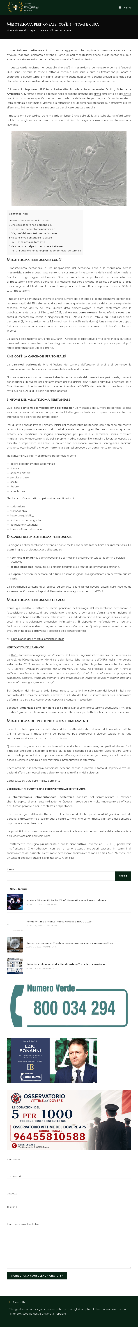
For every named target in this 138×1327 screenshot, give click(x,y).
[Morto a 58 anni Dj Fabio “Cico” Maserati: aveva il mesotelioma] (14, 902)
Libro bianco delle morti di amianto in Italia (37, 639)
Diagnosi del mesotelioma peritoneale (33, 233)
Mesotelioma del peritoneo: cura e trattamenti (37, 246)
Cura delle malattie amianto (43, 780)
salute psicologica (93, 98)
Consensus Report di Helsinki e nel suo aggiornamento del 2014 (63, 591)
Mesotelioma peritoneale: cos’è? (29, 220)
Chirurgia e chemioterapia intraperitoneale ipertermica (46, 250)
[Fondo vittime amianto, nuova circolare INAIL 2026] (14, 923)
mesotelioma (18, 281)
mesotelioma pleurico (61, 286)
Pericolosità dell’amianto (28, 241)
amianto (86, 59)
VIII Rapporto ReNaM (82, 312)
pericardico (114, 281)
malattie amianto (60, 115)
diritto (97, 93)
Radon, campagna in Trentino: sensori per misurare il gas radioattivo (69, 943)
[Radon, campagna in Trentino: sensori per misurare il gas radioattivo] (14, 944)
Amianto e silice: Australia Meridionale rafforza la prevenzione (65, 964)
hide (25, 213)
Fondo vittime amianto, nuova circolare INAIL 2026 (59, 921)
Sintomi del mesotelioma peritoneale (32, 229)
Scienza (122, 89)
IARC (14, 655)
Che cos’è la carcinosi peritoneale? (30, 224)
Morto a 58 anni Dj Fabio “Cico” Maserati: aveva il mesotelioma (66, 900)
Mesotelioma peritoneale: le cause (30, 237)
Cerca (10, 869)
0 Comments (50, 904)
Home (10, 30)
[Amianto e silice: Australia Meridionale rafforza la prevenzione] (14, 966)
